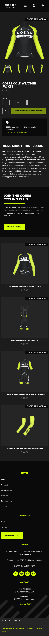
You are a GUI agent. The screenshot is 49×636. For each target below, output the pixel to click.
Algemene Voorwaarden (13, 628)
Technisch (5, 506)
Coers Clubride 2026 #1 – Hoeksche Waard (24, 560)
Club (3, 522)
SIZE (4, 98)
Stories (4, 527)
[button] (25, 6)
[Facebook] (33, 573)
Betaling (4, 496)
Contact (4, 485)
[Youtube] (21, 573)
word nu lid (22, 132)
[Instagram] (27, 573)
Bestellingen (6, 490)
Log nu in (10, 132)
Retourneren (6, 501)
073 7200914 (26, 604)
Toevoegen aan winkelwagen (28, 111)
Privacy (30, 628)
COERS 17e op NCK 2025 (24, 566)
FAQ (3, 479)
